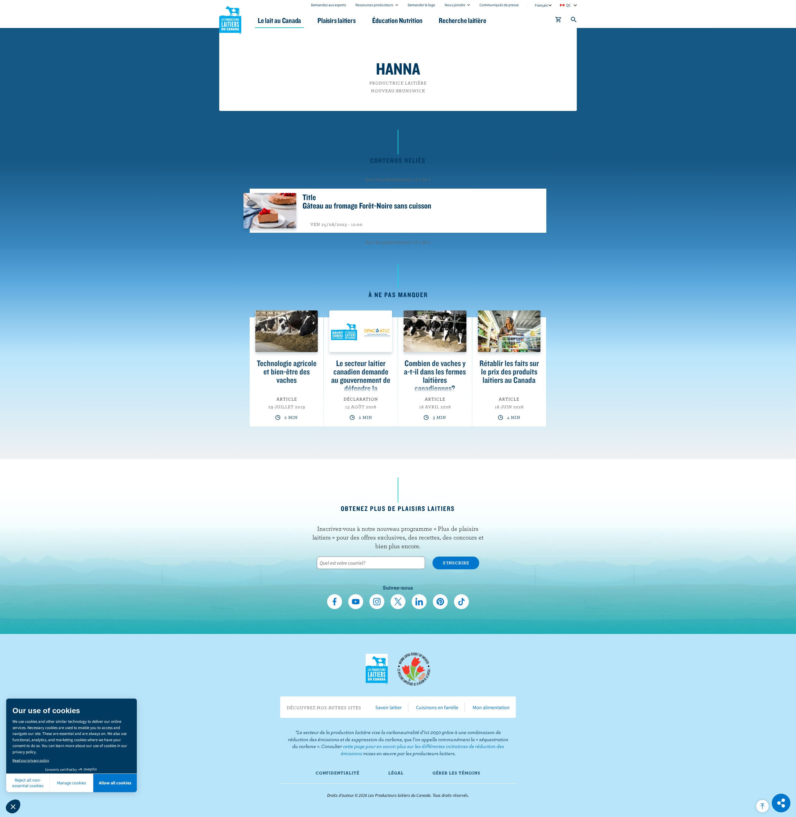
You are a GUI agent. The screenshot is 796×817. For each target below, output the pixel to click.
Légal (396, 772)
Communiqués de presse (499, 4)
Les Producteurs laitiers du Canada (230, 19)
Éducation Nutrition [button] (397, 20)
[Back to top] (762, 806)
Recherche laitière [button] (462, 20)
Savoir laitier (388, 707)
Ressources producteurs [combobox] (374, 4)
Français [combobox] (541, 5)
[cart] (558, 21)
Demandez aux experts (328, 4)
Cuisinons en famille (437, 707)
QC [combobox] (568, 5)
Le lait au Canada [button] (279, 20)
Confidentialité (337, 772)
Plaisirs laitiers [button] (336, 20)
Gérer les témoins (456, 772)
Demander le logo (421, 4)
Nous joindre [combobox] (455, 4)
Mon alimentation (491, 707)
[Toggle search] (574, 21)
